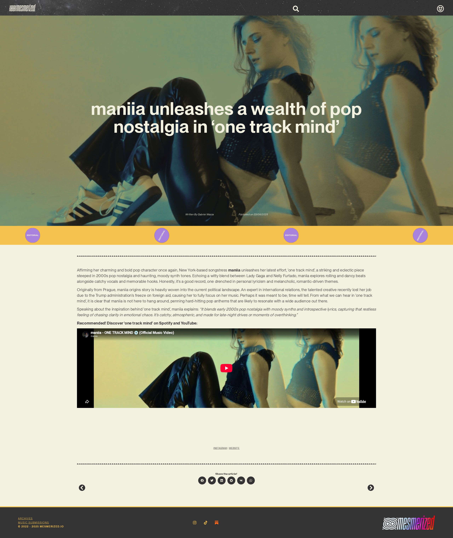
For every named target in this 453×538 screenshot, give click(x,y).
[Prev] (152, 487)
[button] (202, 480)
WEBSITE (234, 448)
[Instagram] (195, 523)
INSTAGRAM (220, 448)
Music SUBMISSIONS (33, 522)
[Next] (300, 487)
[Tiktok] (206, 523)
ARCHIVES (25, 518)
